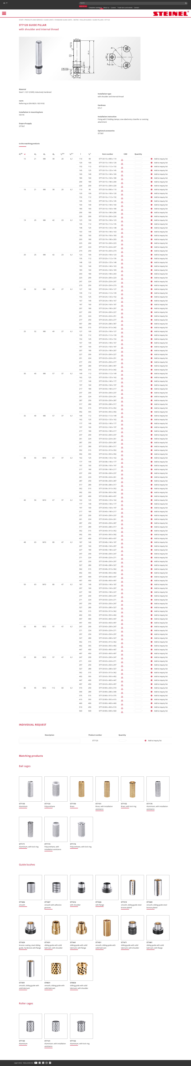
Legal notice (18, 1063)
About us (106, 8)
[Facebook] (40, 1062)
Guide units (48, 20)
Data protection (28, 1063)
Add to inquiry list (161, 159)
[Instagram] (47, 1062)
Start (21, 20)
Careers (113, 8)
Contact (136, 8)
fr (4, 3)
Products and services (34, 20)
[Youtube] (36, 1062)
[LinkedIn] (43, 1062)
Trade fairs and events (125, 8)
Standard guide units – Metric (67, 20)
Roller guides (85, 20)
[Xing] (50, 1062)
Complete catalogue (95, 8)
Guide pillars (98, 20)
